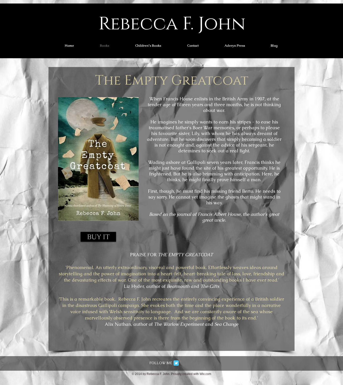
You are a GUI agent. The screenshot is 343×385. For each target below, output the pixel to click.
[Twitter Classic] (176, 363)
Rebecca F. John (172, 24)
